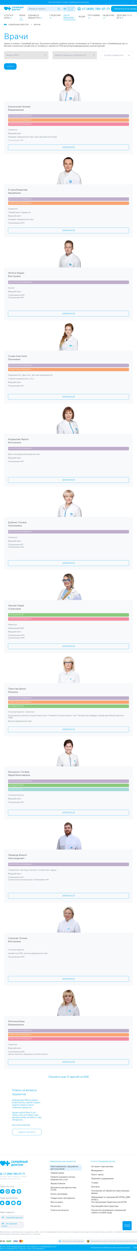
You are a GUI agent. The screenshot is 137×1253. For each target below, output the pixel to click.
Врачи (22, 15)
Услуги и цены (8, 16)
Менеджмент (97, 1170)
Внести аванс (57, 1202)
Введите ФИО (12, 55)
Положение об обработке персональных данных (110, 1248)
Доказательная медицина (20, 116)
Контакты (95, 1187)
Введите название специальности (70, 55)
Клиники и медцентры (34, 16)
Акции (82, 17)
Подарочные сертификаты (63, 1198)
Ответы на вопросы (60, 1210)
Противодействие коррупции (104, 1206)
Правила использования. (79, 2)
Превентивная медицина (20, 120)
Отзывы (94, 1183)
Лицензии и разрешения (102, 1178)
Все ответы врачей (21, 1125)
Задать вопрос (26, 1132)
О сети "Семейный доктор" (103, 1161)
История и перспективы (102, 1166)
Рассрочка (55, 1206)
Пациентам (108, 15)
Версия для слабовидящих (73, 1241)
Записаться (68, 147)
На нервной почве (9, 1225)
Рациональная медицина (20, 124)
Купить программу (59, 1194)
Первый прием (57, 1173)
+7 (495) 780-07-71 (96, 8)
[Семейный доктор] (13, 8)
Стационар (55, 15)
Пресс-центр (97, 1174)
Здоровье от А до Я (124, 16)
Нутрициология (16, 615)
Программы (94, 15)
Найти (10, 66)
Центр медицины (68, 16)
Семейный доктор (13, 1217)
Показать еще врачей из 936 (68, 1076)
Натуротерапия (16, 789)
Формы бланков (58, 1183)
